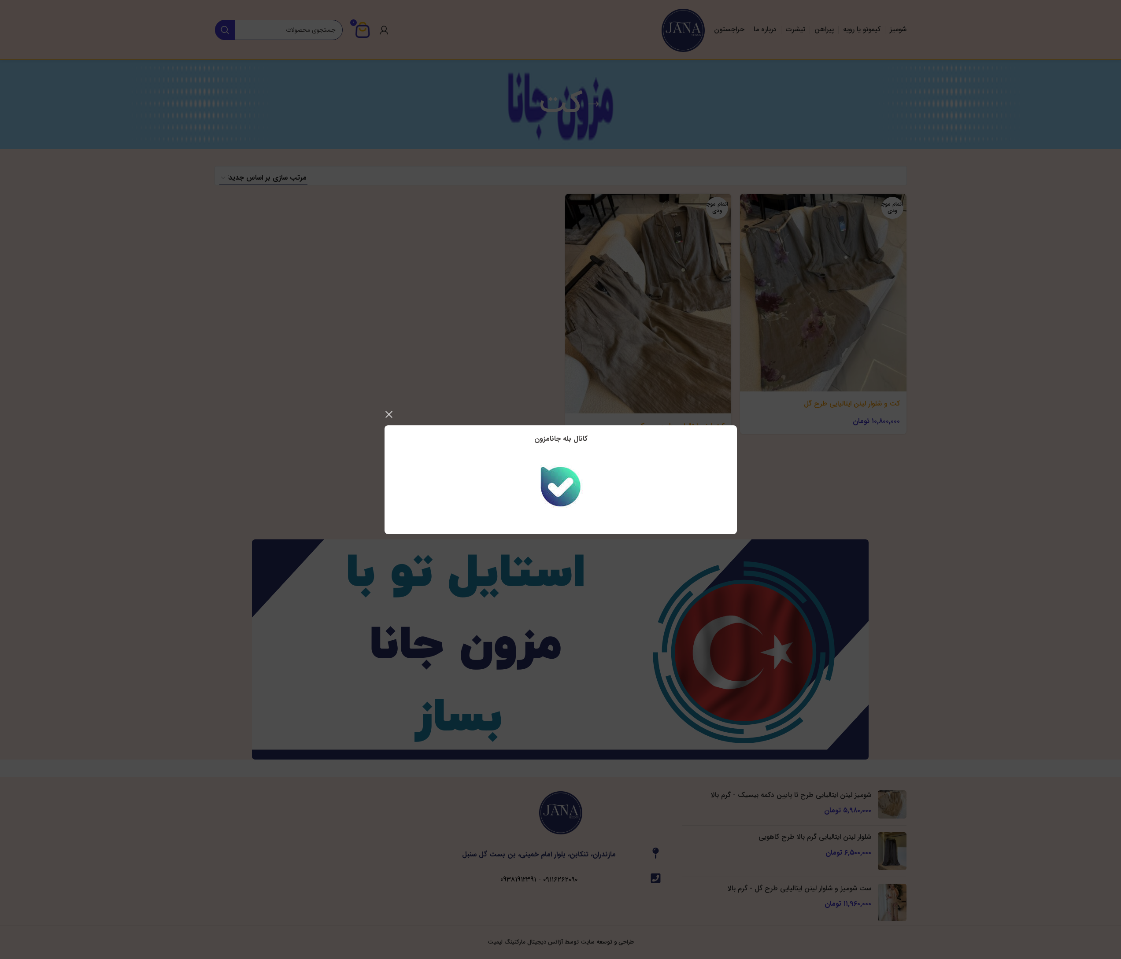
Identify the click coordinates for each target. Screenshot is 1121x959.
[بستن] (389, 414)
